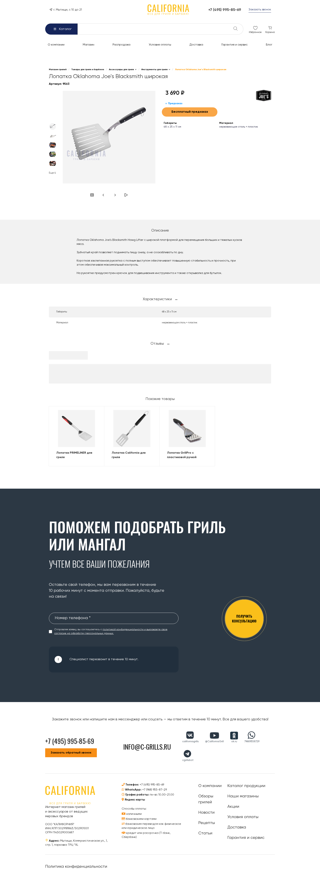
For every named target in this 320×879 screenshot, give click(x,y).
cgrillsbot (188, 760)
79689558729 (251, 741)
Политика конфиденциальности (76, 867)
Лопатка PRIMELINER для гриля (74, 455)
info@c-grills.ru (147, 746)
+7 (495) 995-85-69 (152, 784)
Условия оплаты (243, 817)
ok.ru (234, 741)
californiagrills (190, 741)
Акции (233, 807)
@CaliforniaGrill (214, 741)
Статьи (205, 833)
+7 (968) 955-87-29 (154, 789)
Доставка (236, 827)
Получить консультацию (244, 618)
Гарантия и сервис (245, 838)
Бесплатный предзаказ (189, 111)
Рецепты (206, 823)
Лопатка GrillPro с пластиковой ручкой (181, 455)
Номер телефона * (73, 618)
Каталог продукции (246, 786)
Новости (206, 813)
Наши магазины (243, 796)
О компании (210, 786)
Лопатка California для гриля (129, 455)
